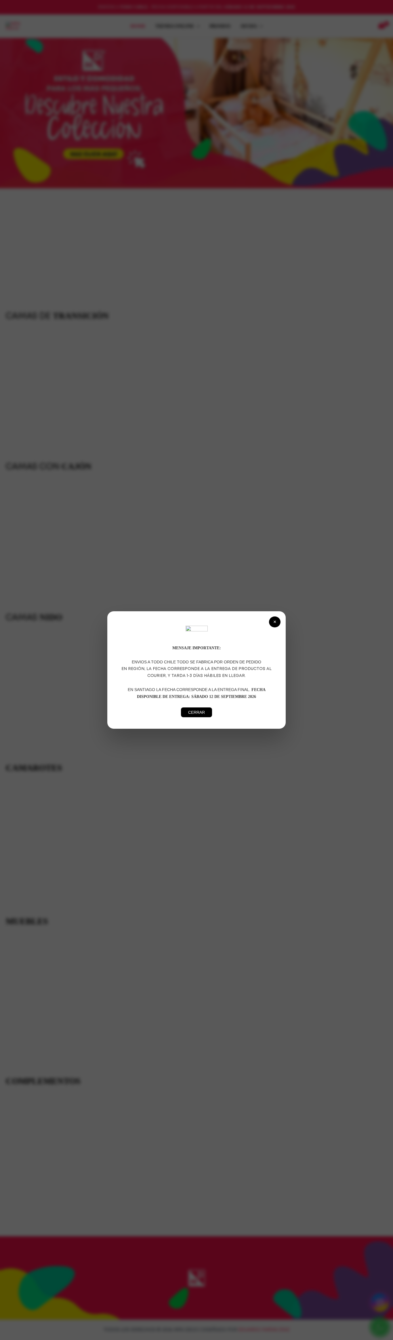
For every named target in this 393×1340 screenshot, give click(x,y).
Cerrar (196, 712)
